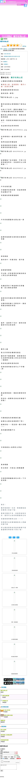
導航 (18, 537)
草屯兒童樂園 (14, 553)
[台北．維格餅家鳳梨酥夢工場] (14, 666)
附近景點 (3, 687)
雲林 (13, 50)
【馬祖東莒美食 (14, 570)
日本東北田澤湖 (14, 604)
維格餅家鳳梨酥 (14, 673)
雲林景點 (5, 50)
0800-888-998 (7, 53)
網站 (10, 537)
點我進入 (5, 61)
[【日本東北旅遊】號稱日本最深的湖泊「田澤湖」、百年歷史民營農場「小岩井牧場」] (14, 597)
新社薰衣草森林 (14, 656)
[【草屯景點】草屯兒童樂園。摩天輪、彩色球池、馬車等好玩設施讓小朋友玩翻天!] (14, 546)
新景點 (13, 48)
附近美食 (3, 726)
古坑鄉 (9, 48)
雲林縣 (5, 48)
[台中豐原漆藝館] (14, 632)
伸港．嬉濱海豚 (14, 622)
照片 (14, 537)
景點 (1, 48)
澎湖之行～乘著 (14, 587)
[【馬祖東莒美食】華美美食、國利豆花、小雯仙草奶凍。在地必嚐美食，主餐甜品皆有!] (14, 563)
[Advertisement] (14, 20)
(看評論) (24, 46)
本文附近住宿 (4, 707)
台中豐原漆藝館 (14, 639)
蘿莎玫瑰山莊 (4, 41)
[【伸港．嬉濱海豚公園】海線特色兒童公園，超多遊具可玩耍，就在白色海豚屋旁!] (14, 615)
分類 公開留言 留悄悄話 (7, 758)
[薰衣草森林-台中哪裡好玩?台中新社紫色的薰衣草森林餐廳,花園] (14, 649)
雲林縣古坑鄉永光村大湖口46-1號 (12, 56)
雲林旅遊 (22, 48)
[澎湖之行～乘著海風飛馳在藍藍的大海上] (14, 580)
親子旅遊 (17, 48)
